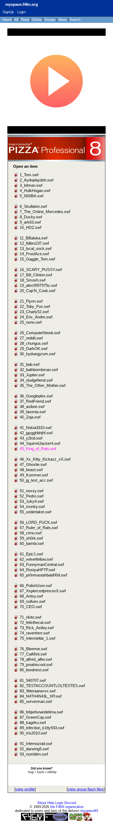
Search (75, 20)
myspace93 (89, 811)
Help (50, 803)
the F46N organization (67, 807)
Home (7, 20)
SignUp (8, 12)
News (62, 20)
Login (21, 12)
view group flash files (86, 789)
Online (37, 20)
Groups (49, 20)
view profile (25, 789)
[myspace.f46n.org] (4, 4)
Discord (70, 803)
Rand (25, 20)
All (16, 20)
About (41, 803)
